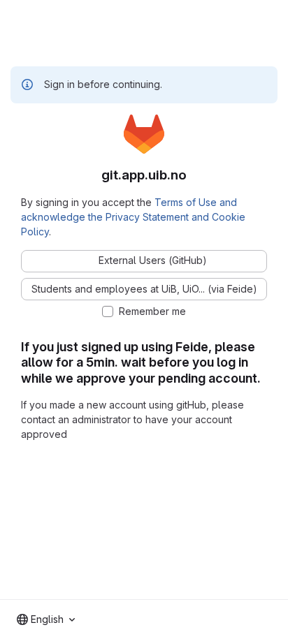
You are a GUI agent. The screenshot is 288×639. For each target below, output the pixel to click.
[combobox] (45, 619)
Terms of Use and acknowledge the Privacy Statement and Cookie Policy (133, 216)
